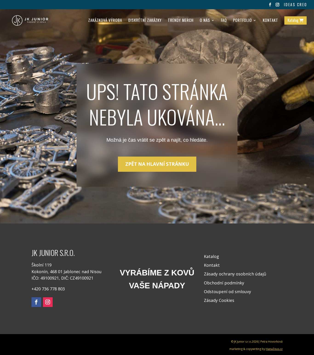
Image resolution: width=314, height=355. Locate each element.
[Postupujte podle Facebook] (36, 302)
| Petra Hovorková (270, 342)
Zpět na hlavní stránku (157, 164)
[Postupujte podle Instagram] (48, 302)
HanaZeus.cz (274, 349)
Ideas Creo (295, 5)
